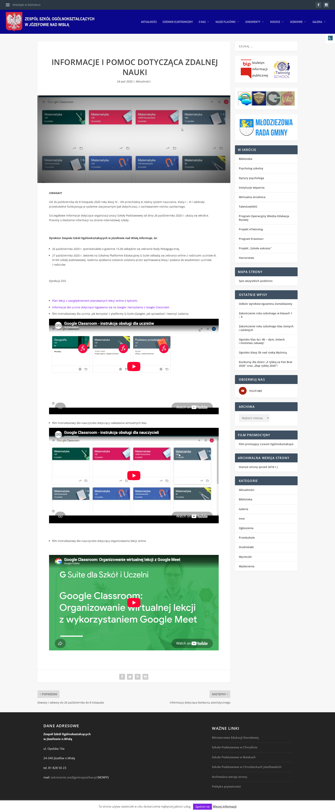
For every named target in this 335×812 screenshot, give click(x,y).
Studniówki (246, 547)
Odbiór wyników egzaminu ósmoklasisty (265, 304)
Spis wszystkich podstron (256, 281)
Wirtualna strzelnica (252, 197)
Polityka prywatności (226, 786)
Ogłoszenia (246, 528)
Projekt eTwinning (251, 229)
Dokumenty (252, 22)
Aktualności (149, 22)
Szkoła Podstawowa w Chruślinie (234, 747)
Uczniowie (296, 22)
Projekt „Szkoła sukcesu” (255, 248)
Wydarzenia (246, 566)
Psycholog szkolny (251, 168)
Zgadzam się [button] (202, 806)
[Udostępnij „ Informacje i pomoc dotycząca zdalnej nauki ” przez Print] (145, 677)
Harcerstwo (246, 258)
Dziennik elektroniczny (178, 22)
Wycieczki (245, 557)
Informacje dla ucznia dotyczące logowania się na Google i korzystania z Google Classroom (110, 307)
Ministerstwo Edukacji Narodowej (235, 737)
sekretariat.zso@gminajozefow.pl (74, 777)
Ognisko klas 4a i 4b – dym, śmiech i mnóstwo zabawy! (262, 341)
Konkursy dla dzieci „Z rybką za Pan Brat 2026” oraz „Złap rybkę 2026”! (265, 363)
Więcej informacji (225, 806)
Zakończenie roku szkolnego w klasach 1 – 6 (265, 315)
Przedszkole (247, 537)
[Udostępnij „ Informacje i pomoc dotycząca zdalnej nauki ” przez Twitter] (130, 677)
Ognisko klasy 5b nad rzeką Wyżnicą (263, 352)
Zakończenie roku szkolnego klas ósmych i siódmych (266, 328)
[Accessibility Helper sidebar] (330, 38)
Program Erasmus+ (251, 239)
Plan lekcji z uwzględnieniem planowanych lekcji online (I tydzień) (94, 300)
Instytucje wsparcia (251, 187)
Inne (242, 518)
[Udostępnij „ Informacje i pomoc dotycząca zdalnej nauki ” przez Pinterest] (138, 677)
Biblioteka (245, 159)
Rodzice (275, 22)
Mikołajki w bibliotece (27, 5)
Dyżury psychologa (251, 178)
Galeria (317, 22)
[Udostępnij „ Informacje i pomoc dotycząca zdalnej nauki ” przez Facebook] (122, 677)
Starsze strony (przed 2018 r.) (258, 467)
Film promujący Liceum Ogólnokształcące (266, 444)
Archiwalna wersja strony (229, 777)
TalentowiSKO (248, 206)
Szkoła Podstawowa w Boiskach (234, 757)
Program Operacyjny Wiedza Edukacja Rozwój (264, 217)
